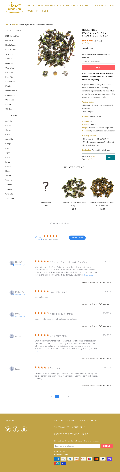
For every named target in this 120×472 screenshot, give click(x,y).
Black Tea (9, 72)
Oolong (50, 5)
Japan (7, 153)
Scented (82, 5)
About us (96, 420)
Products (15, 25)
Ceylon (8, 130)
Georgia (8, 144)
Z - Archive (9, 198)
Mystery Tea (10, 95)
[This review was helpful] (104, 385)
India (7, 148)
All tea (93, 156)
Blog (85, 434)
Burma (8, 125)
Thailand (8, 185)
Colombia (9, 139)
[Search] (106, 6)
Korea (7, 162)
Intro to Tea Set (11, 91)
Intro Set (42, 11)
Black (61, 5)
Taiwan (8, 176)
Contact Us (79, 427)
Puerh (30, 11)
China (7, 135)
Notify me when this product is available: (96, 55)
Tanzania (8, 180)
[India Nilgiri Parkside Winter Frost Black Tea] (56, 48)
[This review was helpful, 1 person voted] (104, 282)
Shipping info (61, 427)
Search (84, 420)
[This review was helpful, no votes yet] (104, 304)
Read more (88, 275)
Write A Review (77, 237)
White (30, 5)
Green (40, 5)
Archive (8, 104)
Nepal (7, 171)
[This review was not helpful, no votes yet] (108, 282)
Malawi (8, 166)
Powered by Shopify (61, 454)
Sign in (99, 6)
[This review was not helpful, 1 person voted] (108, 304)
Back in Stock (10, 50)
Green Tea (9, 63)
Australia (8, 121)
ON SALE (9, 41)
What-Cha (9, 194)
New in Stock (10, 45)
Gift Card (8, 109)
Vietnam (8, 189)
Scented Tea (10, 82)
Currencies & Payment (67, 434)
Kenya (7, 157)
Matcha (71, 5)
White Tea (9, 54)
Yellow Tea (9, 59)
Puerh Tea (9, 77)
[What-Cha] (14, 7)
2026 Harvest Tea (12, 36)
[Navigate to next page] (68, 396)
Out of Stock (10, 100)
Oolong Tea (9, 68)
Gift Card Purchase (65, 420)
